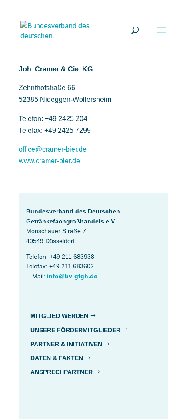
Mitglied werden (59, 315)
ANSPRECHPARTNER (61, 371)
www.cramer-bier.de (49, 161)
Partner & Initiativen (66, 344)
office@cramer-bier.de (53, 149)
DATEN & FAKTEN (56, 358)
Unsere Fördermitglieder (75, 330)
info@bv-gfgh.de (72, 276)
